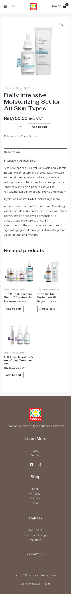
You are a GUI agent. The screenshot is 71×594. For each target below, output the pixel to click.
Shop (35, 489)
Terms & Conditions (26, 575)
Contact (35, 455)
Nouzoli (47, 583)
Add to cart (39, 126)
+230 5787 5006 (35, 554)
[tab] (35, 152)
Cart (35, 503)
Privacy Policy (48, 575)
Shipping (35, 498)
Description (12, 152)
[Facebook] (31, 464)
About (36, 450)
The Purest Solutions (17, 88)
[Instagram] (39, 464)
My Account (35, 493)
